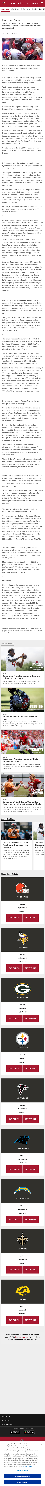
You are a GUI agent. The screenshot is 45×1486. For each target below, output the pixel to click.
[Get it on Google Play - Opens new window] (29, 1433)
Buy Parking (30, 918)
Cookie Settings (22, 1470)
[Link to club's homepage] (4, 2)
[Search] (38, 3)
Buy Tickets (14, 918)
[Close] (41, 1444)
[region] (22, 1463)
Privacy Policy (27, 1466)
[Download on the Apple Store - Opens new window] (15, 1432)
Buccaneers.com (22, 1337)
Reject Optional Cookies (22, 1476)
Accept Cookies (22, 1482)
